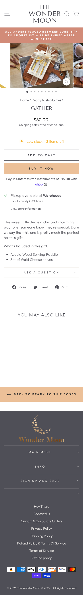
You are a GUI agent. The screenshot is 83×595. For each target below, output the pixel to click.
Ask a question (42, 272)
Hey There (41, 506)
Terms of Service (41, 550)
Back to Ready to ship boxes (45, 394)
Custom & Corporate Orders (41, 521)
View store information (26, 208)
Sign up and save (40, 480)
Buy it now (41, 168)
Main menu (40, 452)
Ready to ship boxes (46, 100)
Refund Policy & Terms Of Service (41, 543)
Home (24, 100)
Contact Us (41, 514)
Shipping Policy (42, 536)
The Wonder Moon (45, 14)
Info (40, 466)
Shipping (25, 125)
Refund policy (41, 558)
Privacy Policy (41, 528)
